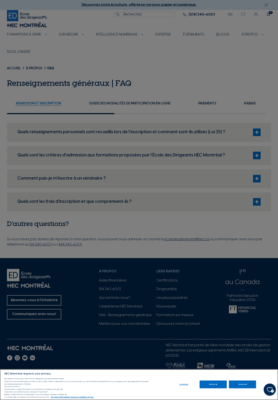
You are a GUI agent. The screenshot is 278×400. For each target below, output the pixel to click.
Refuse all (213, 384)
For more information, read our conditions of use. (72, 397)
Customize (183, 384)
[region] (139, 384)
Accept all (242, 384)
